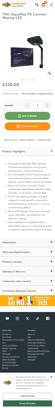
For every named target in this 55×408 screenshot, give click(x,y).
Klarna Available (9, 360)
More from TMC (44, 140)
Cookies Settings (27, 395)
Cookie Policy (33, 348)
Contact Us (6, 334)
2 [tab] (24, 79)
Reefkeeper (32, 357)
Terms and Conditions (37, 343)
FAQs (4, 351)
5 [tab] (33, 79)
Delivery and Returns (11, 357)
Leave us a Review (10, 345)
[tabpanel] (27, 51)
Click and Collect (9, 362)
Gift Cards (6, 354)
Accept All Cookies (27, 403)
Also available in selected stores (37, 93)
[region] (27, 390)
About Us (31, 334)
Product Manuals (9, 348)
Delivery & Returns (27, 140)
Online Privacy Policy (36, 345)
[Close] (51, 376)
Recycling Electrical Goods (38, 351)
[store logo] (14, 4)
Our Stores (6, 337)
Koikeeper (32, 360)
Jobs (29, 337)
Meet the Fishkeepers (36, 340)
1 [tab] (21, 79)
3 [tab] (27, 79)
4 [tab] (30, 79)
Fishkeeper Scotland (36, 354)
